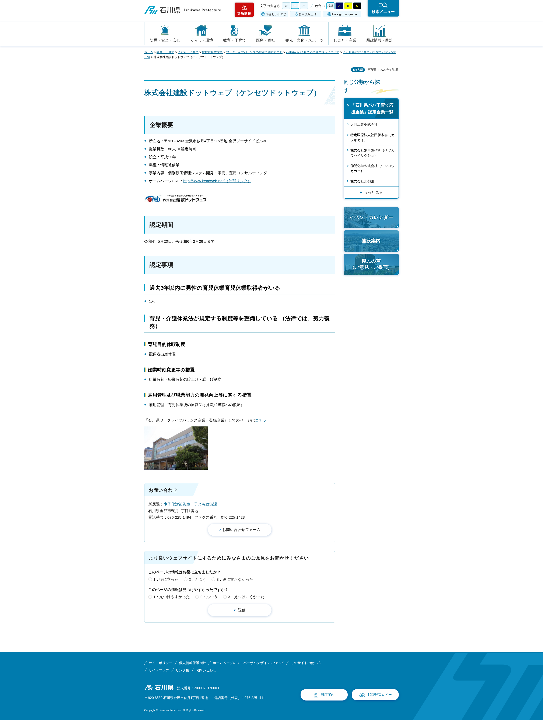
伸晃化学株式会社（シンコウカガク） (372, 168)
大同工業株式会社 (364, 124)
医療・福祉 (265, 40)
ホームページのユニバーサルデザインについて (248, 663)
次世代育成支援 (212, 52)
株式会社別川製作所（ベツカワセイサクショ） (372, 153)
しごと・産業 (344, 40)
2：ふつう (197, 579)
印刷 (360, 69)
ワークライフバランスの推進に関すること (254, 52)
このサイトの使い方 (306, 663)
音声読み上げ (307, 14)
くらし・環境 (201, 40)
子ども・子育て (188, 52)
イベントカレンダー (371, 217)
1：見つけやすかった (171, 597)
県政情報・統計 (379, 40)
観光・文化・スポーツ (304, 40)
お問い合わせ (206, 670)
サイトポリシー (160, 663)
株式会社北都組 (362, 181)
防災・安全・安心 (165, 40)
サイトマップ (159, 670)
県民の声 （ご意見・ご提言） (371, 264)
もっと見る (373, 192)
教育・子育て (234, 40)
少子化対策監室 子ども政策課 (190, 504)
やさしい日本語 (276, 14)
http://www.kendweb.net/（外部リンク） (217, 181)
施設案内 (371, 240)
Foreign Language (344, 14)
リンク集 (182, 670)
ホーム (148, 52)
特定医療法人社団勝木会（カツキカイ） (372, 137)
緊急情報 (244, 13)
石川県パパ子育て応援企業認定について (312, 52)
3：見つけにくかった (246, 597)
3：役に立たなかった (235, 579)
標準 (330, 5)
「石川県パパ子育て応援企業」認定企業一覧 (372, 108)
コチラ (260, 420)
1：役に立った (165, 579)
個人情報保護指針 (192, 663)
